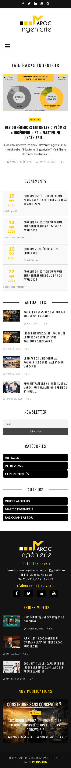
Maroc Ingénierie (21, 161)
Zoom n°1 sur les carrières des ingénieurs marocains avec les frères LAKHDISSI (44, 667)
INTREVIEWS (14, 466)
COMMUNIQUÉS (17, 474)
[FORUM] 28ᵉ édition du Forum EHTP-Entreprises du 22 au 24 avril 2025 (43, 275)
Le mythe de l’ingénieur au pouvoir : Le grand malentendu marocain (44, 362)
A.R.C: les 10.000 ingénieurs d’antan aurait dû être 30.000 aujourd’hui (43, 642)
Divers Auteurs (17, 501)
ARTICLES (12, 457)
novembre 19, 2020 (16, 678)
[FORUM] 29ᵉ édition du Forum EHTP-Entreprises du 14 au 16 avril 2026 (43, 226)
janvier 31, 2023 (35, 628)
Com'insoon (38, 762)
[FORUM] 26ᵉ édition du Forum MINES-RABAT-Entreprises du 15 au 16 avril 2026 (46, 200)
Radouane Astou (19, 517)
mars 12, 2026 (13, 373)
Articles (34, 119)
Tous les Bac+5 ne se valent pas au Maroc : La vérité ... (44, 314)
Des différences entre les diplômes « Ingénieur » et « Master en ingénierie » (35, 132)
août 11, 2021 (13, 653)
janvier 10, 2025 (14, 398)
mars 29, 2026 (13, 348)
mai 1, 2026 (33, 323)
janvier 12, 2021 (47, 161)
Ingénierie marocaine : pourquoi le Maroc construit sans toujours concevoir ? (44, 337)
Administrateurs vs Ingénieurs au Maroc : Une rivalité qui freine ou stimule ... (45, 387)
